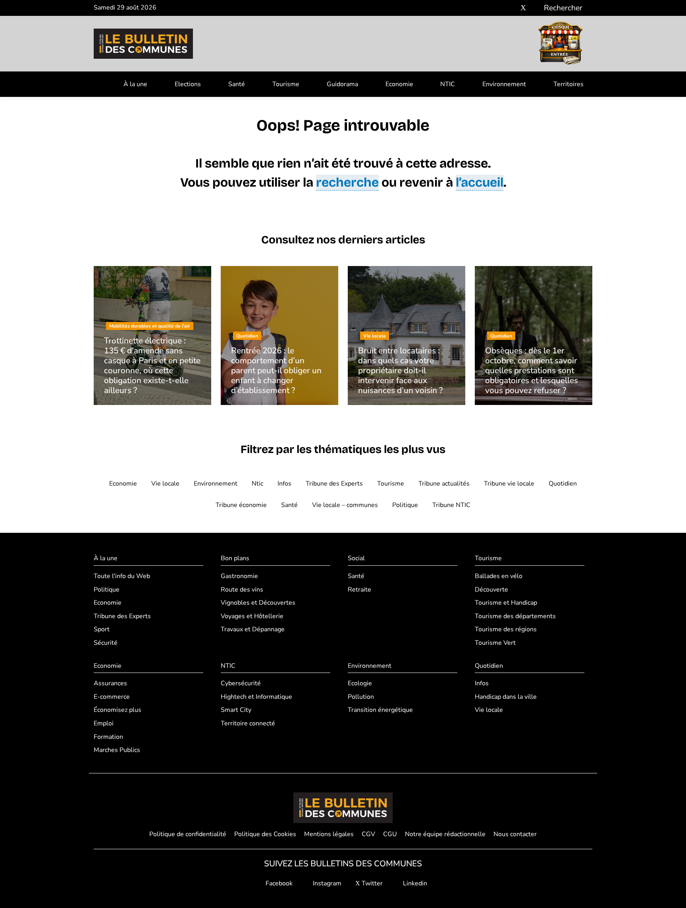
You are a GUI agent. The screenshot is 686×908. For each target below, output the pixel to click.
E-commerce (112, 696)
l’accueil (479, 182)
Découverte (491, 589)
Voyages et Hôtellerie (252, 616)
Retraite (359, 589)
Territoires (568, 84)
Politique (405, 505)
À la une (135, 84)
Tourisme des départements (515, 616)
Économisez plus (117, 710)
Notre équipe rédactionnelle (445, 834)
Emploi (104, 723)
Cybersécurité (241, 683)
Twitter (371, 883)
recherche (347, 182)
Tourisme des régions (506, 629)
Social (356, 558)
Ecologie (360, 683)
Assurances (110, 683)
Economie (399, 84)
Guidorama (342, 84)
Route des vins (242, 589)
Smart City (236, 710)
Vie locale (165, 483)
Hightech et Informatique (256, 696)
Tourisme (285, 84)
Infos (284, 483)
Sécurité (106, 642)
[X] (523, 8)
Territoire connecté (248, 723)
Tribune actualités (444, 483)
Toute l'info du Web (122, 576)
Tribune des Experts (334, 483)
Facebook (278, 883)
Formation (108, 737)
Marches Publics (117, 750)
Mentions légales (329, 834)
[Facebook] (500, 8)
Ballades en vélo (498, 576)
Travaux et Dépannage (253, 629)
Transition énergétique (380, 710)
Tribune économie (241, 505)
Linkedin (414, 883)
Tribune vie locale (509, 483)
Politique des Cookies (265, 834)
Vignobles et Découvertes (258, 602)
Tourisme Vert (495, 642)
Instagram (326, 883)
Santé (236, 84)
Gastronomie (239, 576)
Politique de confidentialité (187, 834)
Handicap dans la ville (506, 696)
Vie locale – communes (345, 505)
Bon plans (235, 558)
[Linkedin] (535, 8)
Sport (102, 629)
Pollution (361, 696)
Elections (188, 84)
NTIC (447, 84)
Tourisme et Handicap (506, 602)
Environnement (504, 84)
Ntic (257, 483)
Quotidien (563, 483)
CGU (390, 834)
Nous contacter (515, 834)
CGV (368, 834)
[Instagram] (511, 8)
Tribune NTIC (451, 505)
